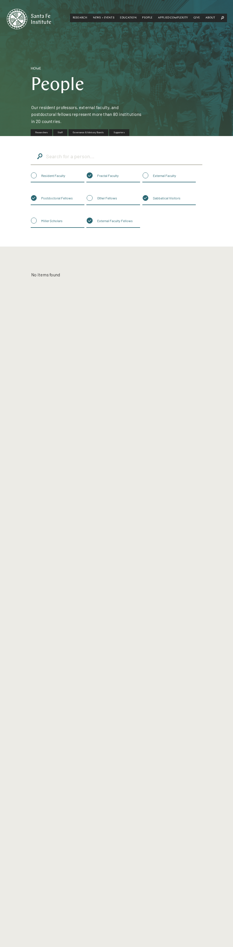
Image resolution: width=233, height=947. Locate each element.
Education (128, 17)
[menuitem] (41, 132)
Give (197, 17)
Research (80, 17)
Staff (60, 132)
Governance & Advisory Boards (88, 132)
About (210, 17)
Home (36, 68)
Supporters (119, 132)
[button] (80, 18)
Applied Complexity (173, 17)
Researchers (41, 132)
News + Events (104, 17)
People (147, 17)
